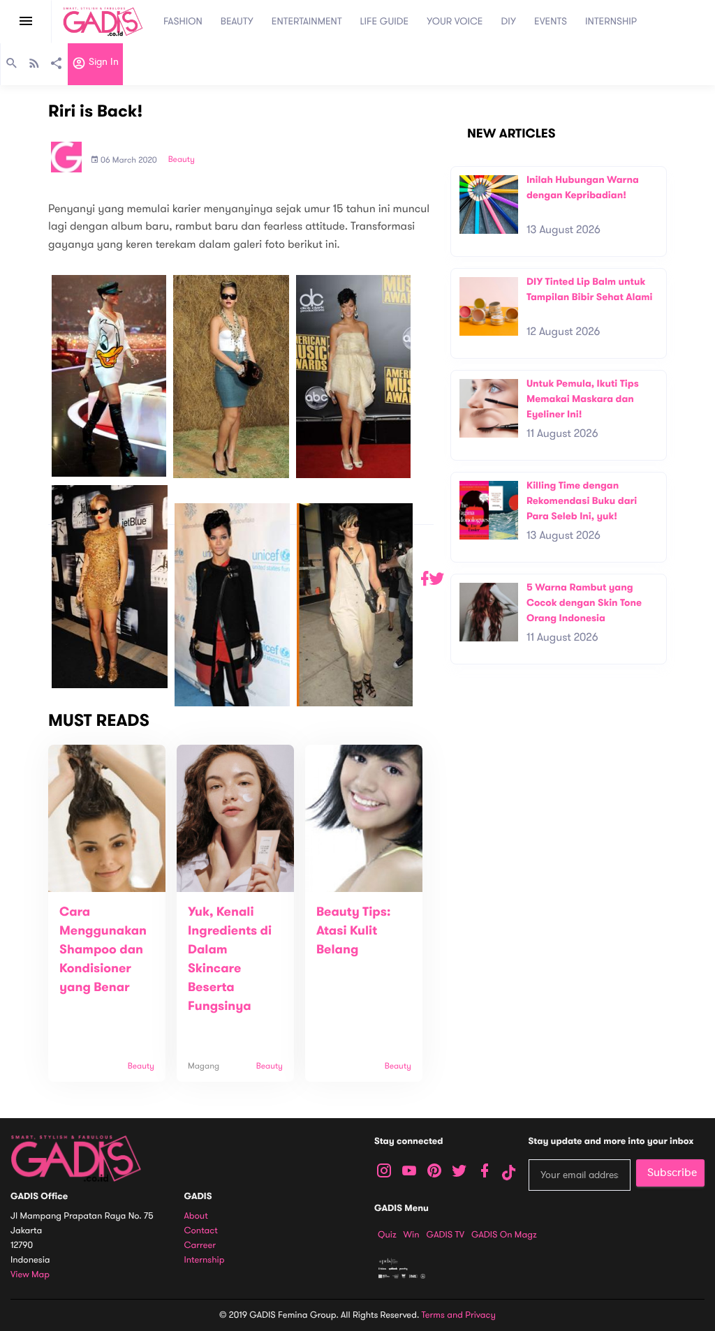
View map (30, 1274)
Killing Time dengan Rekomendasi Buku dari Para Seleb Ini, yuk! (581, 500)
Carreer (200, 1245)
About (196, 1216)
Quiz (387, 1234)
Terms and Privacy (459, 1315)
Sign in (102, 62)
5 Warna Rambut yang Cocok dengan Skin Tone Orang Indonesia (584, 602)
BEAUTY (237, 21)
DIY (509, 21)
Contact (201, 1230)
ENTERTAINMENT (307, 21)
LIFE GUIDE (384, 21)
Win (412, 1234)
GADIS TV (445, 1234)
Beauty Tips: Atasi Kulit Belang (353, 931)
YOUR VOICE (454, 21)
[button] (430, 579)
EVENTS (550, 21)
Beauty (181, 159)
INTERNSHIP (611, 21)
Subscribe (672, 1172)
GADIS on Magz (504, 1234)
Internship (204, 1260)
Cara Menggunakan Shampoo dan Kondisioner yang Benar (103, 950)
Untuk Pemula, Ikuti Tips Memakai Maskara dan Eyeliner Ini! (582, 398)
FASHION (182, 21)
